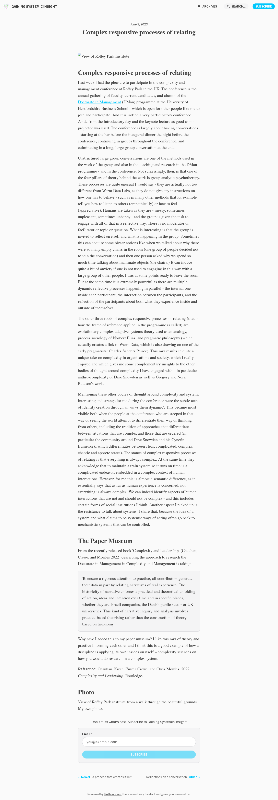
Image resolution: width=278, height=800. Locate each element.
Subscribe (263, 6)
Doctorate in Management (99, 102)
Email (87, 734)
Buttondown (112, 794)
